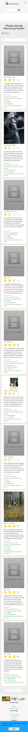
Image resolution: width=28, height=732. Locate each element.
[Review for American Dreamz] (14, 60)
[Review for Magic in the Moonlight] (14, 383)
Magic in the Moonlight (11, 390)
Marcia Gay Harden (17, 551)
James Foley (11, 172)
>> (21, 690)
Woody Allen (11, 417)
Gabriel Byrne (9, 551)
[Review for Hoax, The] (14, 261)
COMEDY (9, 102)
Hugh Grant (9, 105)
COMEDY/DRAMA (11, 415)
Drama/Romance (11, 170)
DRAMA (8, 301)
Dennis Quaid (15, 105)
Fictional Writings (14, 714)
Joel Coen (10, 550)
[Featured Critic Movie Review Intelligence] (6, 699)
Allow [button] (14, 729)
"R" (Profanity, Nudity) (15, 299)
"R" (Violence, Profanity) (16, 611)
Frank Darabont (11, 614)
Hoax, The (7, 277)
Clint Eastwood (11, 680)
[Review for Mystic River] (14, 637)
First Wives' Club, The (10, 211)
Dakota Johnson (10, 173)
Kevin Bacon (21, 682)
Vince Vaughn (16, 370)
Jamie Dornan (18, 173)
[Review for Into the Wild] (14, 325)
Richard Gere (9, 304)
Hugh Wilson (11, 238)
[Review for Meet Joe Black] (14, 440)
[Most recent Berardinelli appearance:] (22, 699)
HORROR (9, 612)
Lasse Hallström (12, 302)
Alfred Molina (16, 304)
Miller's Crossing (9, 523)
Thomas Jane (9, 616)
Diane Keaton (9, 240)
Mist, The (6, 589)
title (3, 39)
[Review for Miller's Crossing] (14, 506)
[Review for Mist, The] (14, 573)
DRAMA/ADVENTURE (12, 367)
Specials (14, 718)
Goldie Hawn (16, 240)
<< (7, 690)
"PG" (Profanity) (14, 234)
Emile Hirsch (9, 370)
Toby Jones (6, 618)
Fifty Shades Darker (10, 145)
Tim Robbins (15, 682)
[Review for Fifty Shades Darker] (14, 128)
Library (14, 706)
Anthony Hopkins (15, 485)
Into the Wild (8, 342)
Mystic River (7, 654)
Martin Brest (11, 483)
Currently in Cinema (14, 708)
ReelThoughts (14, 716)
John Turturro (7, 553)
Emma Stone (15, 419)
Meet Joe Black (9, 457)
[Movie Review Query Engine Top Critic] (14, 699)
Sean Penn (10, 369)
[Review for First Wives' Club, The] (14, 195)
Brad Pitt (8, 485)
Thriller (8, 548)
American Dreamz (9, 77)
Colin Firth (8, 419)
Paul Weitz (10, 104)
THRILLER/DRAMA (11, 679)
